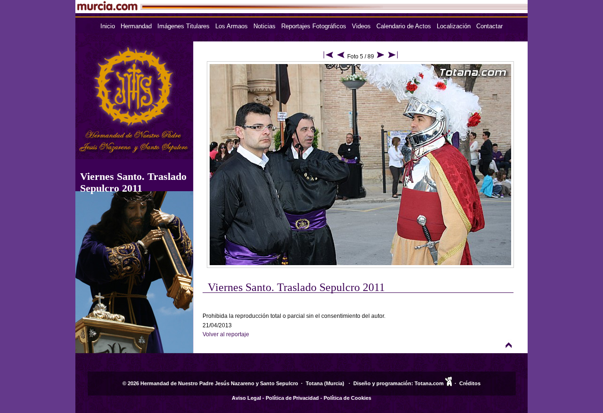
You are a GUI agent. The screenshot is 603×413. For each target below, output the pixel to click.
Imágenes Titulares (183, 26)
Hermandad (136, 26)
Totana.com (429, 383)
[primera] (328, 56)
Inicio (107, 26)
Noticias (264, 26)
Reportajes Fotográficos (313, 26)
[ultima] (393, 56)
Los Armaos (231, 26)
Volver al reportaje (226, 334)
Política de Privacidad (292, 398)
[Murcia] (229, 11)
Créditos (470, 383)
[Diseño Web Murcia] (448, 383)
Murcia (334, 383)
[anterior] (340, 56)
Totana (314, 383)
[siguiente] (380, 56)
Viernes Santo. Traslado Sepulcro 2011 (133, 182)
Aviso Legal (246, 398)
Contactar (489, 26)
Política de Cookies (347, 398)
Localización (454, 26)
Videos (361, 26)
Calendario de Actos (403, 26)
